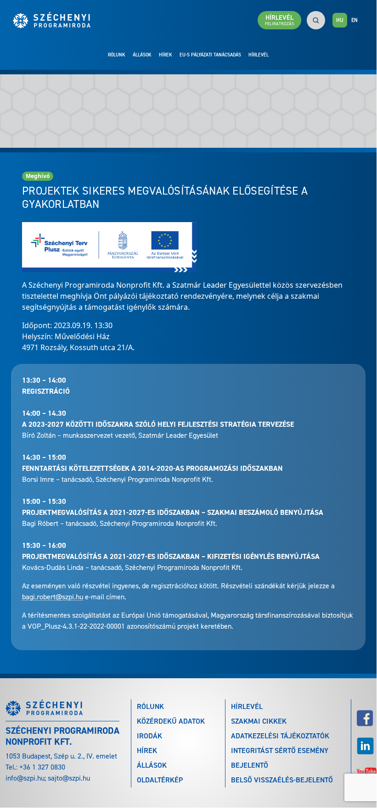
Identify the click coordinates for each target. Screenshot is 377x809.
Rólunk (116, 54)
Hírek (165, 54)
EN (354, 20)
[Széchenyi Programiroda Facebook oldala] (364, 718)
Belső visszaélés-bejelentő (282, 780)
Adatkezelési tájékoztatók (280, 736)
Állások (142, 54)
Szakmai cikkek (259, 721)
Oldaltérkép (160, 780)
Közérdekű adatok (171, 721)
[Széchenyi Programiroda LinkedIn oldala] (364, 745)
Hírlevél (258, 54)
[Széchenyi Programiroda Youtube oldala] (364, 770)
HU (339, 20)
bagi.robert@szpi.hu (52, 597)
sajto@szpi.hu (69, 778)
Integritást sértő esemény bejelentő (279, 758)
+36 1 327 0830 (42, 767)
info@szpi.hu (25, 778)
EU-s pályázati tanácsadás (210, 54)
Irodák (149, 736)
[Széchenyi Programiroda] (56, 20)
